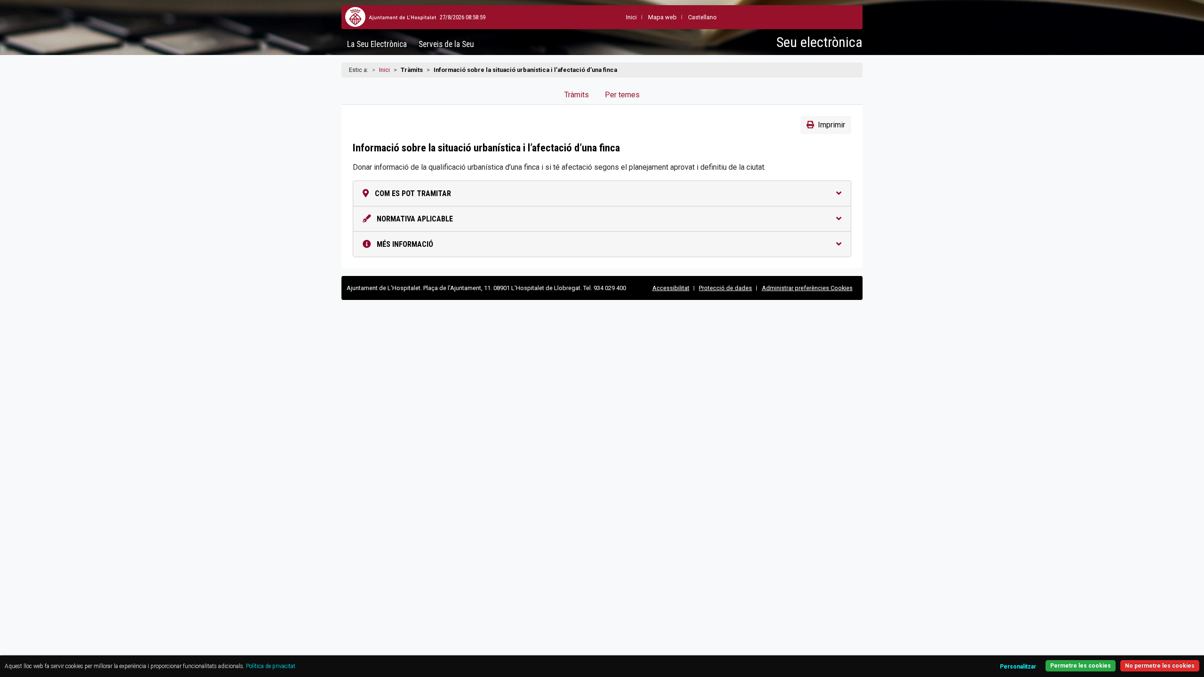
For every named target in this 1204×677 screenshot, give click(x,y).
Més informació (404, 244)
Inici (384, 69)
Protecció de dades (725, 287)
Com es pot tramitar (412, 193)
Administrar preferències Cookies (807, 287)
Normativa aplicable (414, 218)
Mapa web (662, 17)
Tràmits (576, 94)
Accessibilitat (670, 287)
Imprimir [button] (831, 124)
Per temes (622, 94)
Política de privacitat (270, 666)
